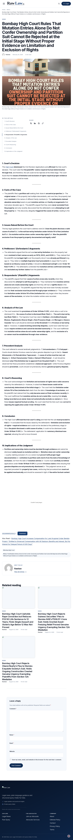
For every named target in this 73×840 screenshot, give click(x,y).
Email (12, 743)
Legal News (6, 816)
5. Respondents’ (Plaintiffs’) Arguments (15, 134)
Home (3, 9)
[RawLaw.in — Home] (36, 789)
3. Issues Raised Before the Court (13, 128)
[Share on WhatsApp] (39, 123)
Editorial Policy (55, 820)
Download (22, 533)
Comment (13, 708)
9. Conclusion (8, 148)
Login (67, 3)
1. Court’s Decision (9, 121)
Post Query (6, 820)
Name (12, 735)
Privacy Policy (55, 826)
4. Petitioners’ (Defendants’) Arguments (15, 131)
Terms (52, 830)
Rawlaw (8, 54)
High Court (9, 167)
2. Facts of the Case (10, 124)
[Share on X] (31, 123)
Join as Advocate (32, 816)
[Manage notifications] (68, 836)
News (8, 9)
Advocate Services (33, 820)
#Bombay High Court (9, 550)
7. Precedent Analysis (10, 141)
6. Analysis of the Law (10, 138)
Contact (53, 823)
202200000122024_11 (8, 533)
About (52, 816)
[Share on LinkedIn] (35, 123)
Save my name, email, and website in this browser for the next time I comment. (37, 759)
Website (12, 751)
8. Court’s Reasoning (10, 144)
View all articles (20, 572)
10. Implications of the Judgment (13, 151)
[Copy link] (43, 123)
